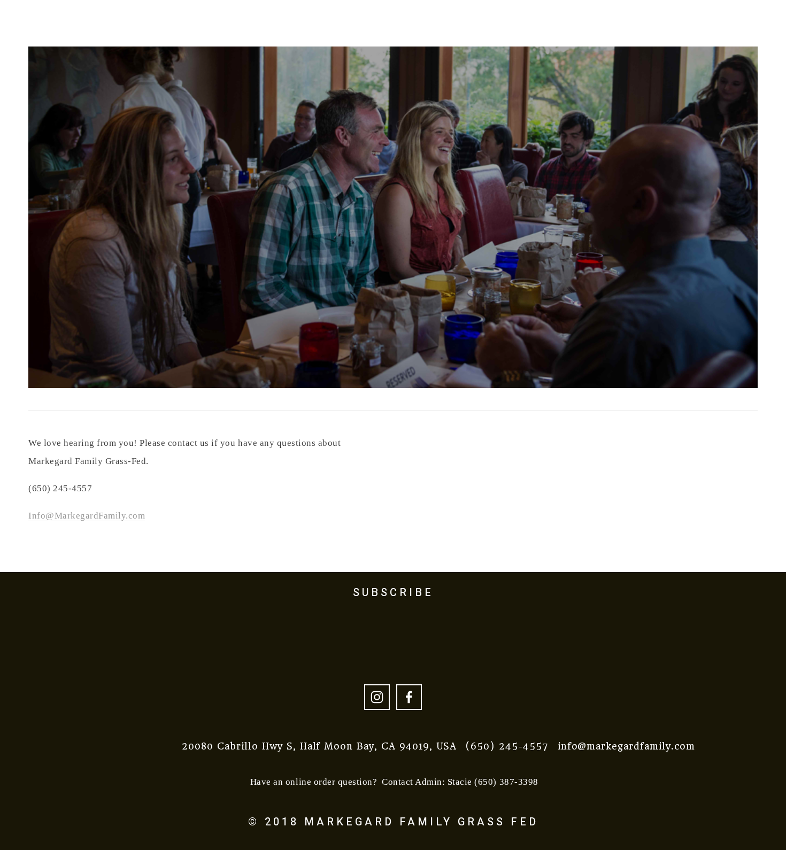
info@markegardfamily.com (626, 746)
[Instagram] (377, 697)
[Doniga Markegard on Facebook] (409, 697)
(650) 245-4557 (506, 746)
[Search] (101, 17)
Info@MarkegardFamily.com (86, 516)
